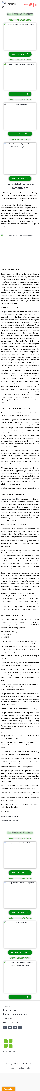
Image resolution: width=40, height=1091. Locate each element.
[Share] (18, 1075)
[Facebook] (5, 1027)
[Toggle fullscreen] (10, 1075)
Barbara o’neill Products (9, 821)
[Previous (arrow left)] (3, 1078)
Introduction (10, 1010)
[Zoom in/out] (3, 1075)
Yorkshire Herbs (12, 5)
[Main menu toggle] (35, 5)
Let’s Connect (11, 1022)
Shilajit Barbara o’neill (8, 817)
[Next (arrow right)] (10, 1078)
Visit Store (8, 1018)
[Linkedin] (20, 1027)
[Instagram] (15, 1027)
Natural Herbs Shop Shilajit (10, 499)
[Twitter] (10, 1027)
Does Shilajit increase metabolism (20, 186)
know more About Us (15, 1014)
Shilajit (31, 196)
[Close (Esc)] (25, 1075)
